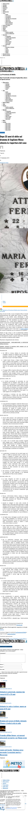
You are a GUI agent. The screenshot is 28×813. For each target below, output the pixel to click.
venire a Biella (24, 328)
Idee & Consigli (6, 55)
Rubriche (5, 35)
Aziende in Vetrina (9, 47)
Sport (4, 10)
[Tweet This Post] (15, 296)
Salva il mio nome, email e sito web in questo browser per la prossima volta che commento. (13, 672)
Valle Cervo (8, 21)
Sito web (2, 669)
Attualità (5, 6)
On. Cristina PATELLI (22, 638)
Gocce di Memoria (9, 33)
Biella (6, 14)
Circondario (8, 16)
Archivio (4, 122)
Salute (6, 52)
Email (1, 667)
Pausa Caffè (8, 39)
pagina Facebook (11, 634)
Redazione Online (4, 162)
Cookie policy (5, 786)
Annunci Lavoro (6, 54)
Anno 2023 (8, 126)
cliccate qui (19, 625)
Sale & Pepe (8, 41)
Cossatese (8, 17)
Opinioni (7, 40)
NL (16, 638)
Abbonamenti (5, 788)
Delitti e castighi (9, 32)
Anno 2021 (8, 128)
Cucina (7, 50)
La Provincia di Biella (21, 632)
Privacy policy (5, 785)
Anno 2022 (8, 127)
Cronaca (5, 5)
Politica (4, 9)
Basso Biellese (9, 22)
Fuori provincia (8, 24)
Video (4, 29)
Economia (5, 7)
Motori (7, 51)
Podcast (5, 30)
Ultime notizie (6, 3)
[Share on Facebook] (15, 295)
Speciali (5, 45)
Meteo (4, 28)
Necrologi (7, 44)
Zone (4, 13)
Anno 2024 (8, 124)
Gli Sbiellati (8, 36)
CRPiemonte (6, 11)
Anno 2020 (8, 130)
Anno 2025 (8, 123)
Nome (2, 664)
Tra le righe (8, 43)
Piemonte (5, 26)
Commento (3, 653)
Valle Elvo (7, 20)
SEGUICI (2, 629)
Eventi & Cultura (6, 25)
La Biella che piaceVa (10, 37)
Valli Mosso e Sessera (10, 18)
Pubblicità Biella (6, 780)
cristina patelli (12, 638)
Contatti (4, 783)
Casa (6, 48)
